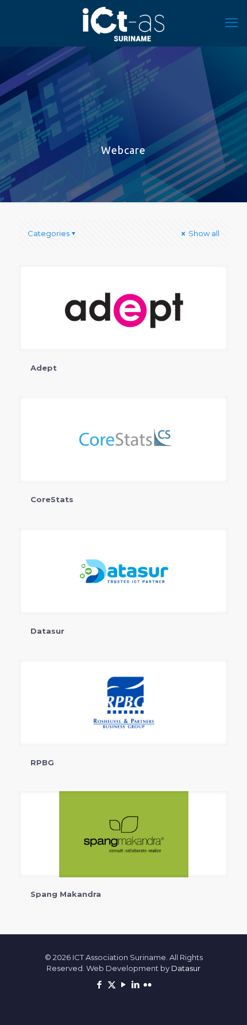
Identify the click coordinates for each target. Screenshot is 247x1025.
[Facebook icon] (99, 984)
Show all (203, 233)
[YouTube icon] (123, 984)
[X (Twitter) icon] (111, 984)
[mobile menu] (231, 23)
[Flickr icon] (148, 984)
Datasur (47, 630)
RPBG (42, 762)
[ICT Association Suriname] (123, 23)
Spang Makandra (65, 894)
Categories (49, 233)
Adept (43, 367)
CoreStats (52, 499)
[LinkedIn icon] (136, 984)
